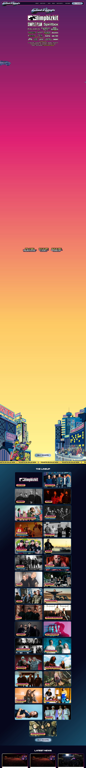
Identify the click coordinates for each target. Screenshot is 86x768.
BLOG (49, 3)
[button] (43, 3)
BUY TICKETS (77, 3)
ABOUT (53, 3)
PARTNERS (67, 3)
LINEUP (36, 3)
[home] (11, 3)
